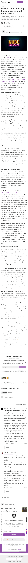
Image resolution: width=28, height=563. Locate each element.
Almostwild (6, 408)
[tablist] (7, 392)
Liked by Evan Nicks (9, 453)
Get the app (19, 559)
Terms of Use (21, 543)
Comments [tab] (4, 392)
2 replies (7, 491)
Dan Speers (6, 452)
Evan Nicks (6, 22)
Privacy (13, 556)
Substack (8, 561)
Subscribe (20, 2)
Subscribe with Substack (15, 539)
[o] (24, 510)
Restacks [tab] (10, 392)
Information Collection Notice (18, 544)
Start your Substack (11, 559)
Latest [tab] (6, 504)
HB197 (7, 58)
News (2, 6)
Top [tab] (2, 504)
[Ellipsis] (26, 408)
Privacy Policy (15, 545)
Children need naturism (8, 508)
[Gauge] (24, 31)
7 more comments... (5, 497)
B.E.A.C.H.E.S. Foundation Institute (11, 193)
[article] (14, 511)
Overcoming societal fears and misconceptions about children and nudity (9, 510)
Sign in (25, 2)
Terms (16, 556)
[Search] (25, 504)
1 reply (7, 447)
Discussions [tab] (11, 504)
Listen (25, 23)
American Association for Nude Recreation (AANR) (13, 80)
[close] (24, 514)
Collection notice (21, 556)
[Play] (3, 31)
